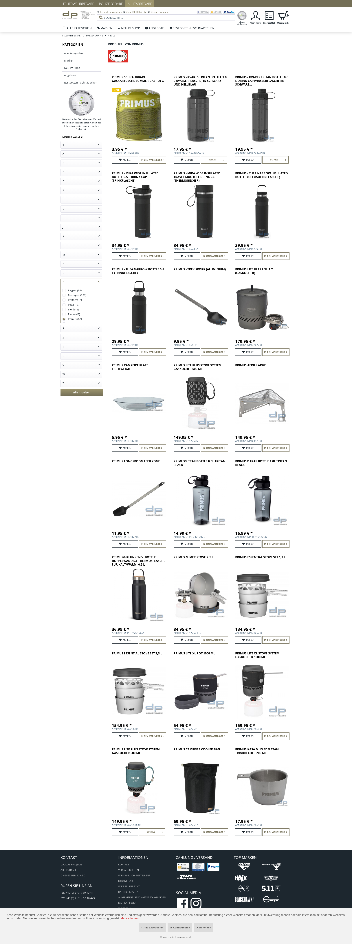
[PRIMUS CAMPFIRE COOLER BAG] (201, 787)
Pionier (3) (74, 309)
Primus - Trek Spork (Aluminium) (200, 269)
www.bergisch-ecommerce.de (177, 937)
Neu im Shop (72, 68)
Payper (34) (75, 290)
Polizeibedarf (111, 3)
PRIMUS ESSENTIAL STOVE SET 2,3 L (137, 653)
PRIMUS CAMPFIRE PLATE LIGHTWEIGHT (130, 367)
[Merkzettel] (269, 15)
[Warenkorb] (282, 15)
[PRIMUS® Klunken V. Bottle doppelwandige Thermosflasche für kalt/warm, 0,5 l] (139, 595)
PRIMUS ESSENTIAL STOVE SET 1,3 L (260, 557)
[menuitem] (166, 14)
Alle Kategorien (73, 53)
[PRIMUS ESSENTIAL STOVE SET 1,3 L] (262, 595)
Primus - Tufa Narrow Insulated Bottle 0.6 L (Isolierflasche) (261, 175)
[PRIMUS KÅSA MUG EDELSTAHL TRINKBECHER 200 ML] (262, 787)
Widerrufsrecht (129, 886)
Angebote (70, 75)
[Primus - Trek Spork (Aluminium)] (201, 307)
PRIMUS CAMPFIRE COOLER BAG (197, 749)
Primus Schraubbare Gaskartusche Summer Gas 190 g (138, 79)
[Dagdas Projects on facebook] (182, 903)
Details (212, 159)
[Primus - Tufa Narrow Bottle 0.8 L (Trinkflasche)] (139, 307)
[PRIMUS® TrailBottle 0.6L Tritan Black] (201, 499)
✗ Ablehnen (203, 927)
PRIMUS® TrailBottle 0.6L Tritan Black (199, 463)
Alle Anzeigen (81, 392)
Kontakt (123, 864)
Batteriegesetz (128, 892)
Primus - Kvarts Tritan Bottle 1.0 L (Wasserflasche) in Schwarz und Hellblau (200, 80)
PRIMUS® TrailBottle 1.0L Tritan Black (261, 463)
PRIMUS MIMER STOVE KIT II (194, 557)
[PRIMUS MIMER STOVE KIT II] (201, 595)
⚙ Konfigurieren (180, 927)
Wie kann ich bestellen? (134, 875)
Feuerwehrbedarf (78, 3)
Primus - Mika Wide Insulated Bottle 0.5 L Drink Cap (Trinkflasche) (135, 177)
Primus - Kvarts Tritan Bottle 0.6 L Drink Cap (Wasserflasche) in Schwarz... (261, 80)
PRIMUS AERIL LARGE (250, 365)
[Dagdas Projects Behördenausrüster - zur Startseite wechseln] (78, 15)
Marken (69, 60)
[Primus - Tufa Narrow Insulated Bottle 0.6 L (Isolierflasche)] (262, 211)
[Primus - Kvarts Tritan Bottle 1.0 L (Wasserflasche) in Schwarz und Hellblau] (201, 115)
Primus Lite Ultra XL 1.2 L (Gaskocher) (255, 271)
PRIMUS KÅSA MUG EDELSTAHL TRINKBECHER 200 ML (257, 751)
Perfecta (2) (75, 300)
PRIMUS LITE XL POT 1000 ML (194, 653)
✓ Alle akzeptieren (152, 927)
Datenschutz (127, 903)
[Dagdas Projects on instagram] (195, 903)
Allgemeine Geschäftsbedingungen (142, 897)
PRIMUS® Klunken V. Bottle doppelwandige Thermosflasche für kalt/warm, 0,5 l (138, 561)
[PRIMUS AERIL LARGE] (262, 403)
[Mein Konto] (255, 15)
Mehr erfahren (129, 918)
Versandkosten (128, 870)
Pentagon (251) (77, 295)
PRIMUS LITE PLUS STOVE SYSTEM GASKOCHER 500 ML (197, 367)
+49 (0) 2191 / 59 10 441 (80, 892)
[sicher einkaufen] (242, 15)
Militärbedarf (140, 3)
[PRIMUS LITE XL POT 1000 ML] (201, 691)
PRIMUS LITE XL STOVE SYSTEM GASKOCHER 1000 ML (257, 655)
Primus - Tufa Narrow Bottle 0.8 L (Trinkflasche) (138, 271)
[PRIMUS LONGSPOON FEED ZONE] (139, 499)
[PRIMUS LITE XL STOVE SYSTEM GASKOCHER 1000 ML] (262, 691)
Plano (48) (74, 314)
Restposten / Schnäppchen (80, 82)
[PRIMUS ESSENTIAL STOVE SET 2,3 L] (139, 691)
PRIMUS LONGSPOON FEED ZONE (136, 461)
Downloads (126, 881)
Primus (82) (75, 319)
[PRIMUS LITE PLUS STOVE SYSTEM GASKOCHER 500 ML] (201, 403)
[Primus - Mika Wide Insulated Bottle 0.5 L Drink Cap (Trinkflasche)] (139, 211)
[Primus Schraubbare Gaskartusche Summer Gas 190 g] (139, 115)
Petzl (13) (73, 304)
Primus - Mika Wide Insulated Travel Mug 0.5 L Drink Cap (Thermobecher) (197, 177)
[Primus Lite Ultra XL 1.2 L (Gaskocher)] (262, 307)
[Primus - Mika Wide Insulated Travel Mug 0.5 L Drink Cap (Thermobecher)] (201, 211)
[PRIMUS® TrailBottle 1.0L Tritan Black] (262, 499)
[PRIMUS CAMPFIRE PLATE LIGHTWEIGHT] (139, 403)
